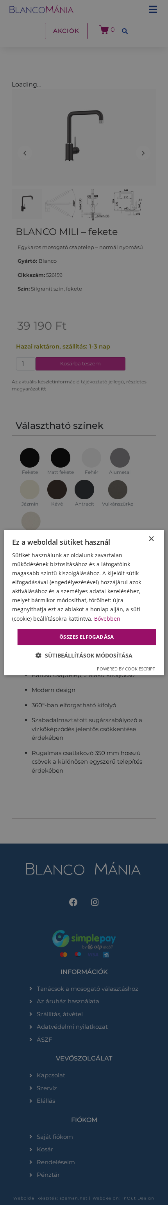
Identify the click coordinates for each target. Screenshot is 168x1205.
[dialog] (84, 603)
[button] (84, 655)
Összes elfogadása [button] (86, 636)
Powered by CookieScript (126, 669)
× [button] (151, 539)
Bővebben (107, 618)
